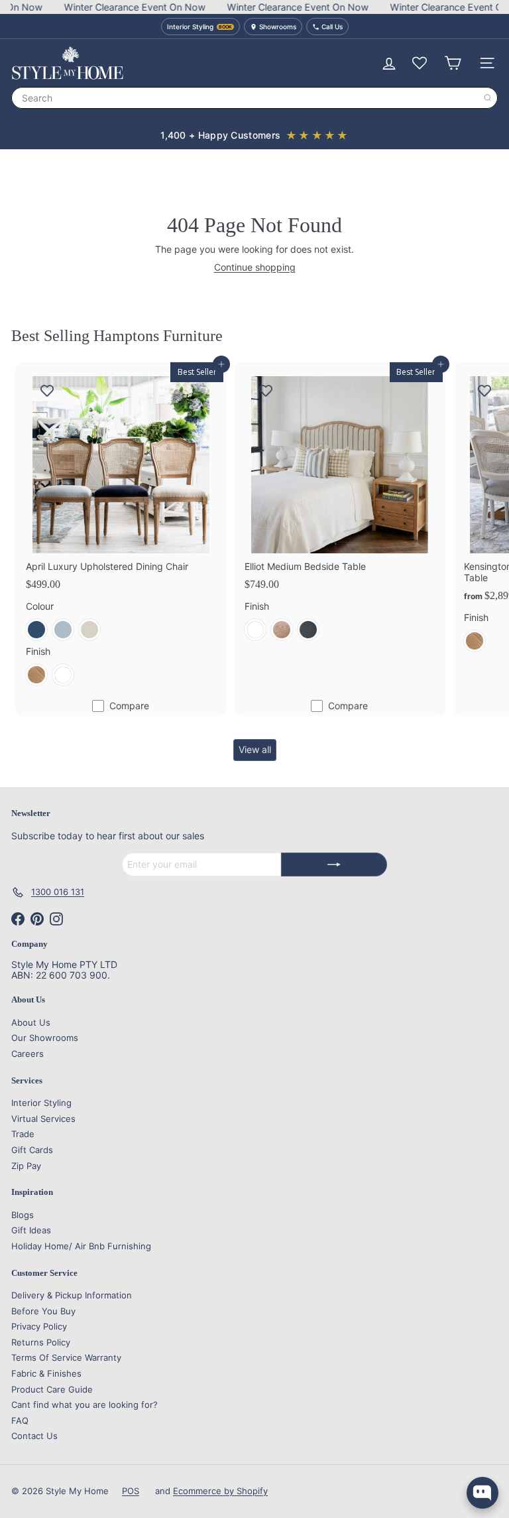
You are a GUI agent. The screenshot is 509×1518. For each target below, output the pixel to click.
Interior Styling (41, 1102)
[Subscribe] (334, 864)
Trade (22, 1134)
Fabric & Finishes (46, 1373)
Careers (27, 1053)
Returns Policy (40, 1342)
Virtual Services (43, 1118)
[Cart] (452, 63)
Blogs (22, 1214)
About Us (30, 1022)
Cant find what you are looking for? (84, 1404)
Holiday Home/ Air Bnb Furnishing (81, 1246)
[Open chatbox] (482, 1493)
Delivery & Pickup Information (71, 1295)
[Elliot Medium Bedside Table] (339, 506)
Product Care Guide (52, 1389)
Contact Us (34, 1435)
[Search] (488, 98)
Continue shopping (255, 267)
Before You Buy (43, 1311)
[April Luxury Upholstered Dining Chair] (120, 529)
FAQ (19, 1420)
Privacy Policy (39, 1326)
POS (130, 1490)
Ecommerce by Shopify (220, 1490)
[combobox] (254, 98)
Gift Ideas (31, 1230)
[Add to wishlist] (47, 390)
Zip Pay (26, 1165)
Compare (129, 705)
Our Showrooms (44, 1037)
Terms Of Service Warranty (66, 1357)
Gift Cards (32, 1149)
